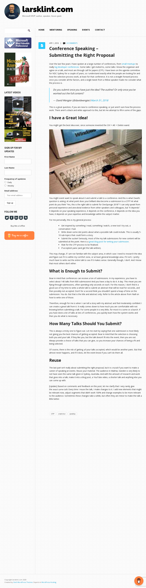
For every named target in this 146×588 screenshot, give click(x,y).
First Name (9, 156)
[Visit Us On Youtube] (21, 217)
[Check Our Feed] (25, 217)
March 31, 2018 (99, 100)
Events (86, 29)
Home (41, 29)
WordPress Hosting (48, 582)
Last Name (9, 167)
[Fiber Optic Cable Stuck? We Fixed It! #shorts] (17, 104)
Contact (100, 29)
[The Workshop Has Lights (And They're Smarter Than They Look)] (17, 119)
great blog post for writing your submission (109, 241)
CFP (52, 414)
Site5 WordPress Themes (23, 582)
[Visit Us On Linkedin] (16, 217)
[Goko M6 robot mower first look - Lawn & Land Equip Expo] (17, 134)
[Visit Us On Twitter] (6, 217)
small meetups (128, 63)
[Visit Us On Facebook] (11, 217)
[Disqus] (90, 455)
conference (61, 414)
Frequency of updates (15, 179)
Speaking (72, 29)
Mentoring (56, 29)
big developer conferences (67, 67)
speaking (72, 414)
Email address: (11, 190)
